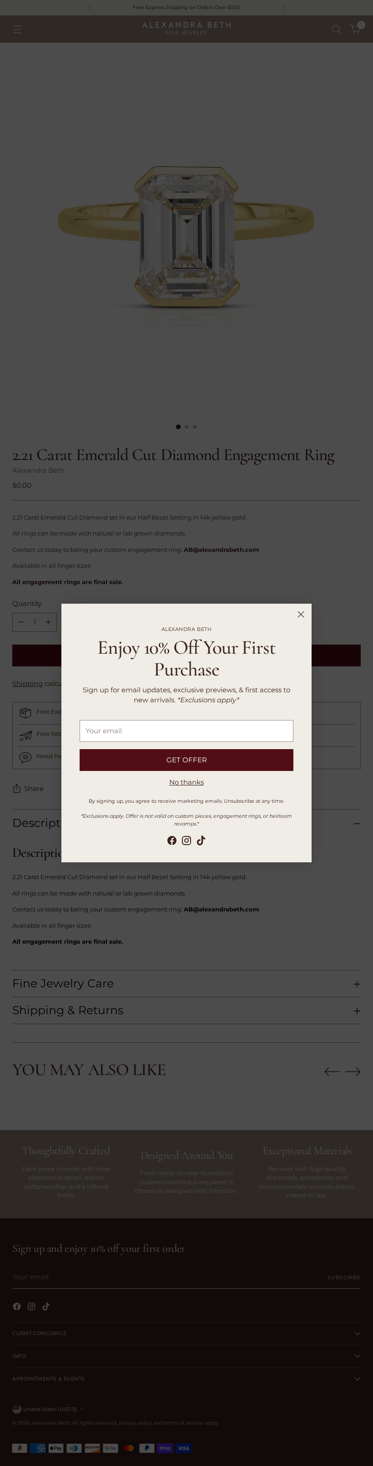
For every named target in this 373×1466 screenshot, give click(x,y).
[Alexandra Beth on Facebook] (171, 842)
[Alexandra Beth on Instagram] (186, 842)
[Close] (301, 614)
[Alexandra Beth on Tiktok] (201, 842)
